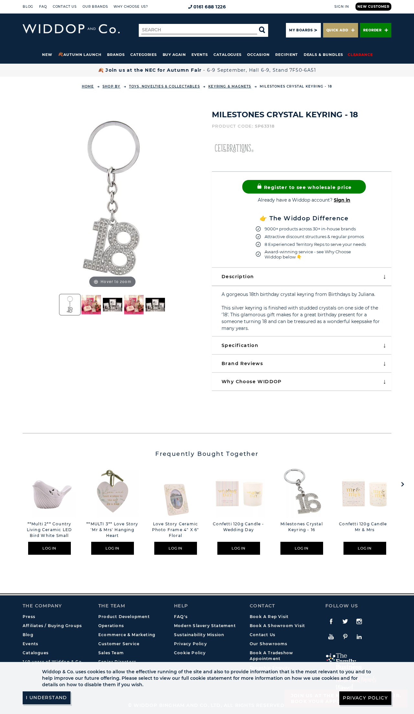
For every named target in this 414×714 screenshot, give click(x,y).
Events (199, 54)
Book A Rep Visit (269, 616)
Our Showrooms (269, 643)
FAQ (43, 7)
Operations (111, 625)
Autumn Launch (82, 54)
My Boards (300, 30)
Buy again (174, 54)
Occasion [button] (258, 54)
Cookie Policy (190, 652)
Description (238, 276)
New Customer (373, 7)
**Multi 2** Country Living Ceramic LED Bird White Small (49, 529)
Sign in (342, 200)
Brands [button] (116, 54)
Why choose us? (131, 7)
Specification (240, 345)
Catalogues (227, 54)
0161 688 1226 (209, 7)
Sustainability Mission (199, 634)
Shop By (111, 86)
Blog (28, 7)
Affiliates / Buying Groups (52, 625)
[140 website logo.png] (71, 29)
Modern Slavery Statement (205, 625)
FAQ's (181, 616)
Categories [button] (143, 54)
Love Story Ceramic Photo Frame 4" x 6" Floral (175, 529)
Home (88, 86)
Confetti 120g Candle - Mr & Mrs (364, 526)
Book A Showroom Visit (277, 625)
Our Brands (95, 7)
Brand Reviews (242, 363)
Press (29, 616)
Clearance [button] (360, 54)
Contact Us (65, 7)
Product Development (124, 616)
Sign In (341, 7)
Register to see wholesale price (307, 187)
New (47, 54)
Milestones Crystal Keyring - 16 (301, 526)
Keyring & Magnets (229, 86)
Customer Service (118, 643)
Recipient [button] (286, 54)
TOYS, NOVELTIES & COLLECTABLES (164, 86)
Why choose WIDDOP (252, 381)
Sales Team (111, 652)
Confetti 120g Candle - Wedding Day (238, 526)
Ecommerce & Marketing (126, 634)
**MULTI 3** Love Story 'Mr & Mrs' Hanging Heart (112, 529)
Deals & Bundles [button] (323, 54)
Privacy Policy (190, 643)
